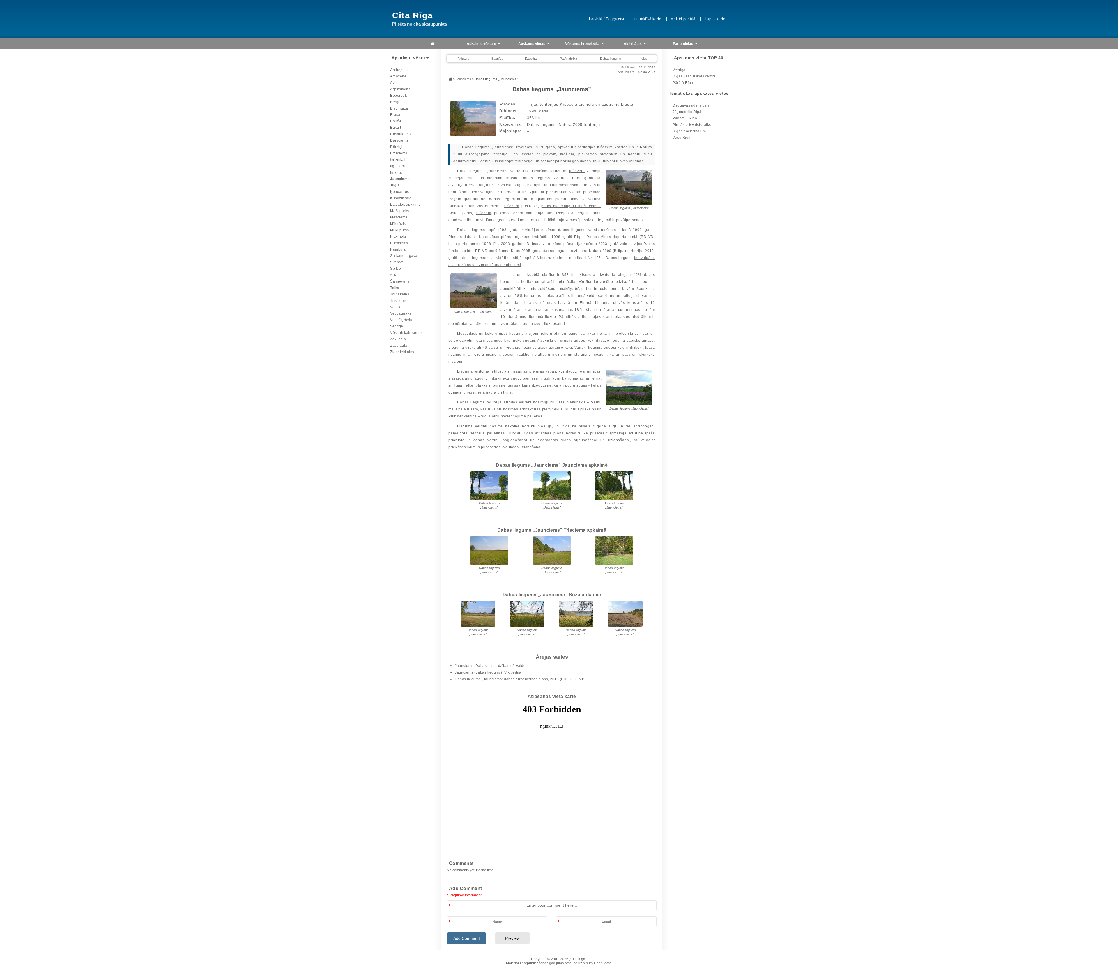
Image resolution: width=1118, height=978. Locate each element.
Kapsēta (531, 58)
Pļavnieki (398, 237)
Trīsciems (398, 301)
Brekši (395, 121)
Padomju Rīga (685, 118)
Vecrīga (396, 326)
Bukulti (396, 128)
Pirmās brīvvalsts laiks (692, 125)
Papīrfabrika (568, 58)
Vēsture (463, 58)
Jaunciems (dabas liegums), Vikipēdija (488, 672)
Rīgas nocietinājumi (690, 131)
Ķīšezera (577, 171)
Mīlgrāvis (398, 224)
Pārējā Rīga (683, 83)
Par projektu (683, 44)
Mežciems (398, 217)
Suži (394, 275)
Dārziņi (396, 147)
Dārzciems (399, 140)
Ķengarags (399, 192)
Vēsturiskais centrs (406, 333)
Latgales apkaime (405, 204)
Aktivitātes (633, 44)
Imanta (396, 172)
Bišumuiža (399, 108)
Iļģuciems (398, 166)
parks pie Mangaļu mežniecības (571, 206)
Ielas (644, 58)
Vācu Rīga (682, 137)
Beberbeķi (399, 96)
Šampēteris (400, 281)
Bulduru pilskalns (580, 409)
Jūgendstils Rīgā (687, 112)
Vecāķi (395, 307)
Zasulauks (399, 345)
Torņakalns (399, 294)
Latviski (595, 19)
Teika (394, 288)
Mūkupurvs (399, 230)
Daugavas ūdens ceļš (691, 105)
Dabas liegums (610, 58)
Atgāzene (398, 76)
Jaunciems (400, 179)
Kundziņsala (401, 198)
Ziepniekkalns (402, 352)
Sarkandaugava (404, 256)
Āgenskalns (400, 89)
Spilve (395, 269)
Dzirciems (398, 153)
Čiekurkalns (400, 134)
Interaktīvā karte (647, 19)
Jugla (395, 185)
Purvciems (399, 243)
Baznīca (497, 58)
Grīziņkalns (400, 160)
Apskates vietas (532, 44)
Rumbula (398, 249)
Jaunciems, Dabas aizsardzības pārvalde (490, 666)
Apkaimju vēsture (482, 44)
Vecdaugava (400, 313)
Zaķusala (398, 339)
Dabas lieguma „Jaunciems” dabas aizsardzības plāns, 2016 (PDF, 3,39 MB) (520, 679)
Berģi (394, 102)
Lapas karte (715, 19)
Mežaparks (399, 211)
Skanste (397, 262)
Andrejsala (399, 70)
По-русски (615, 19)
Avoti (394, 83)
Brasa (395, 115)
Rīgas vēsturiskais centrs (694, 76)
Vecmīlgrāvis (401, 320)
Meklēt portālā (683, 19)
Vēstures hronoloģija (582, 44)
